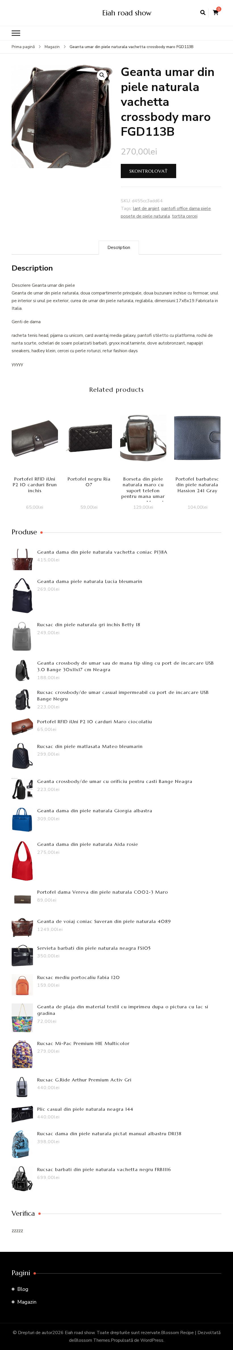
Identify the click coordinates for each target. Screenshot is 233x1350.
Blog (22, 1289)
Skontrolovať (148, 171)
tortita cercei (184, 216)
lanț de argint (146, 208)
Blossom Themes (92, 1340)
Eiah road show (126, 12)
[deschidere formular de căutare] (202, 13)
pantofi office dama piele (186, 208)
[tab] (119, 248)
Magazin (26, 1302)
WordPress (151, 1340)
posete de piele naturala (145, 216)
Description (118, 247)
